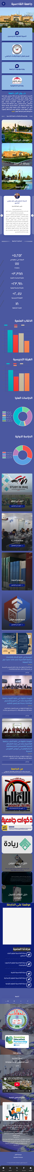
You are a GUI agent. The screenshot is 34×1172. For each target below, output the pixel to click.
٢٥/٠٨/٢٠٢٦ (30, 664)
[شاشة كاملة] (4, 1091)
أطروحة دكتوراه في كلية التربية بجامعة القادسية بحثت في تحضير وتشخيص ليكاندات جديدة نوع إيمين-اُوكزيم (16, 1133)
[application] (17, 1084)
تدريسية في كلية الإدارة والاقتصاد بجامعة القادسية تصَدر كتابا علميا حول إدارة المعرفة (16, 1127)
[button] (27, 1001)
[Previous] (2, 215)
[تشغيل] (29, 1091)
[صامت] (7, 1091)
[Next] (32, 215)
